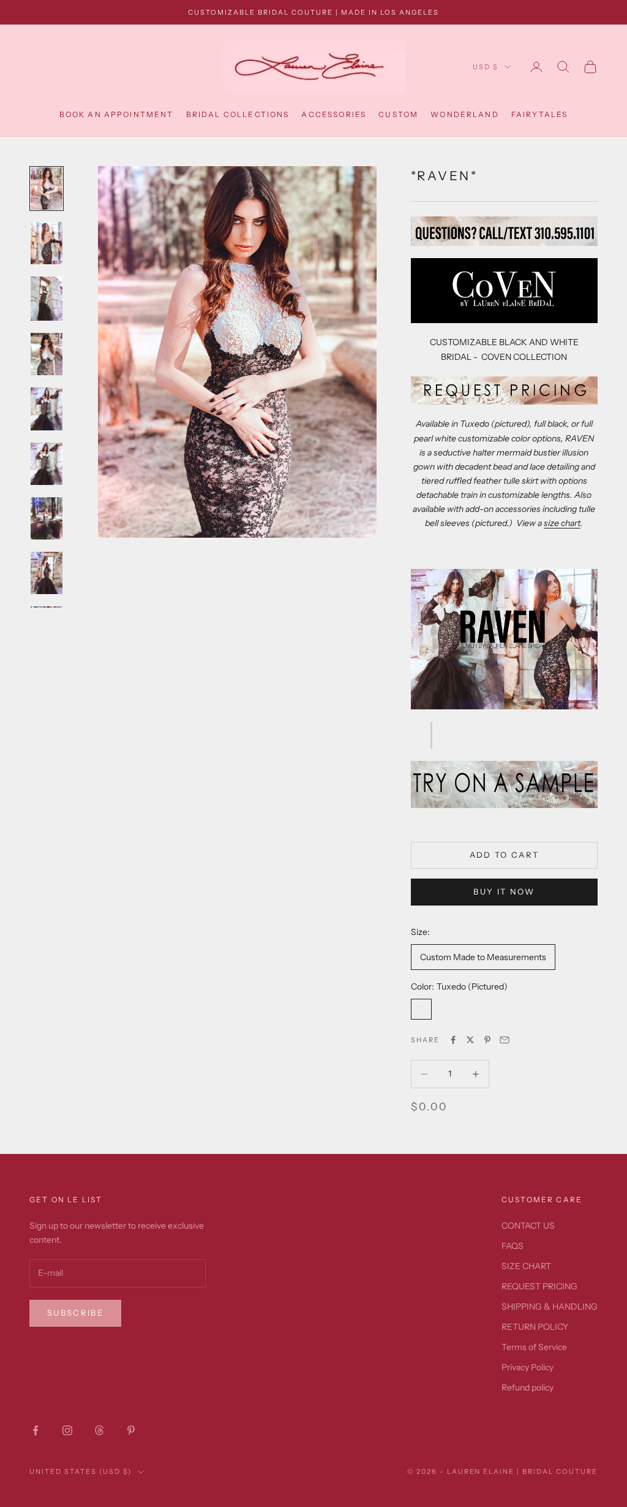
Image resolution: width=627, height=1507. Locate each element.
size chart (562, 522)
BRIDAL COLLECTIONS (238, 114)
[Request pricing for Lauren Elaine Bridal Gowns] (504, 389)
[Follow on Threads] (99, 1430)
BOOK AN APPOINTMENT (116, 114)
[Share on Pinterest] (487, 1040)
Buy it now (504, 891)
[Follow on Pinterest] (131, 1430)
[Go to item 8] (46, 573)
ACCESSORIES (333, 114)
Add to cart (504, 855)
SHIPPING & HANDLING (549, 1306)
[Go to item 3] (46, 298)
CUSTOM (398, 114)
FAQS (512, 1245)
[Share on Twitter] (470, 1040)
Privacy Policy (527, 1367)
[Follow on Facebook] (35, 1430)
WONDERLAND (464, 114)
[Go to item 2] (46, 243)
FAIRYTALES (539, 114)
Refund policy (527, 1387)
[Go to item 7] (46, 518)
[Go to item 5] (46, 408)
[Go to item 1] (46, 188)
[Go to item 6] (46, 463)
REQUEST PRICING (539, 1286)
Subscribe (75, 1313)
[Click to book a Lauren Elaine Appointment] (504, 783)
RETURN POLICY (534, 1326)
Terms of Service (534, 1346)
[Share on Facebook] (453, 1040)
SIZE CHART (526, 1266)
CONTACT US (528, 1225)
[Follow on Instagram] (67, 1430)
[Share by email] (504, 1040)
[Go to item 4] (46, 354)
